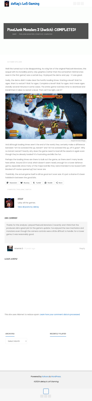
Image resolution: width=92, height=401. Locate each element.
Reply (82, 248)
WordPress (56, 376)
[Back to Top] (46, 391)
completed (11, 189)
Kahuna (45, 376)
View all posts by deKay (28, 207)
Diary (14, 34)
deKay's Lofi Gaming (25, 4)
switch (28, 189)
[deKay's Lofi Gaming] (7, 3)
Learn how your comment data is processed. (60, 314)
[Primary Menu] (87, 3)
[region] (68, 350)
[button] (54, 350)
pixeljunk (20, 189)
